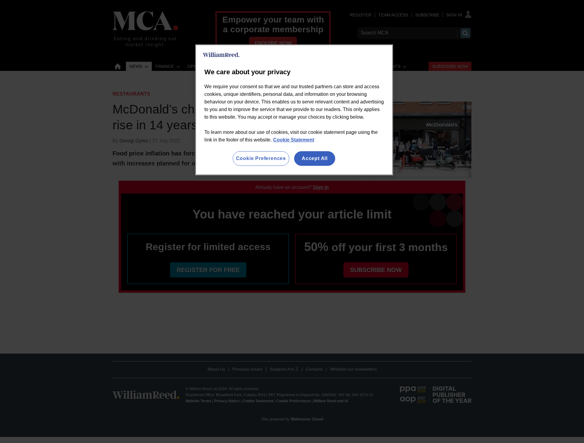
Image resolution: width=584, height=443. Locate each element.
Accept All (315, 158)
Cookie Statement (293, 139)
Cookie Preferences (261, 158)
